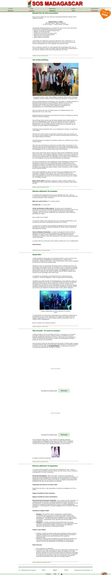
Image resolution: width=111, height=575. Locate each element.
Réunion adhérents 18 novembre (44, 191)
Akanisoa (10, 10)
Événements (94, 10)
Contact (48, 574)
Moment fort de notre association (45, 13)
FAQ (55, 574)
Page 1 (44, 570)
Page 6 (66, 570)
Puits (73, 10)
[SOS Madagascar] (59, 574)
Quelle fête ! (37, 254)
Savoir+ (73, 8)
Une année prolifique (40, 60)
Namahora (53, 10)
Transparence (94, 8)
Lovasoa (31, 10)
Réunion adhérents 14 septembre (45, 466)
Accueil (10, 8)
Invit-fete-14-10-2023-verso (49, 434)
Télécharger (63, 390)
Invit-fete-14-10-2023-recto (49, 390)
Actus (31, 8)
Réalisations (52, 8)
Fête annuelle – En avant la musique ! (46, 331)
